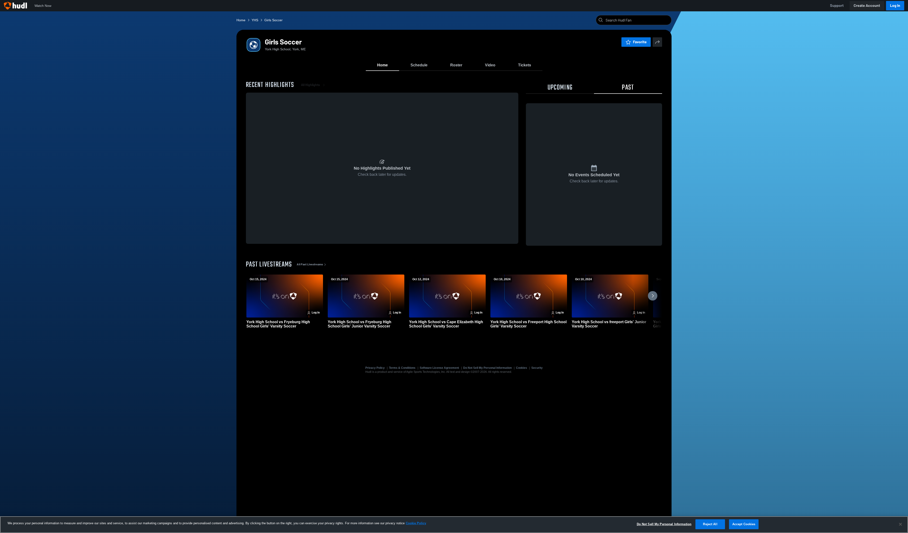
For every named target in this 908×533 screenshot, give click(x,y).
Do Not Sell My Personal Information (487, 368)
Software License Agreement (439, 368)
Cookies (521, 368)
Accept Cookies (743, 524)
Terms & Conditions (402, 368)
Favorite (640, 42)
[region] (454, 524)
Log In (895, 5)
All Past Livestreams (310, 264)
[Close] (900, 524)
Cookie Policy (416, 523)
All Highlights (310, 85)
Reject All (710, 524)
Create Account (867, 5)
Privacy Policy (375, 368)
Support (837, 5)
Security (537, 368)
